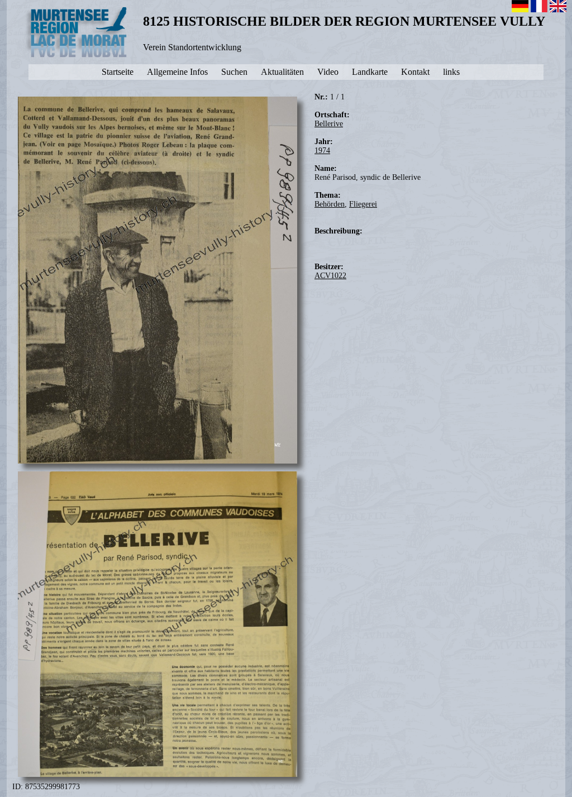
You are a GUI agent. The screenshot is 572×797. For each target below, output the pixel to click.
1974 (322, 150)
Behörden (329, 204)
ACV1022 (330, 275)
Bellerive (328, 124)
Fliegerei (363, 204)
